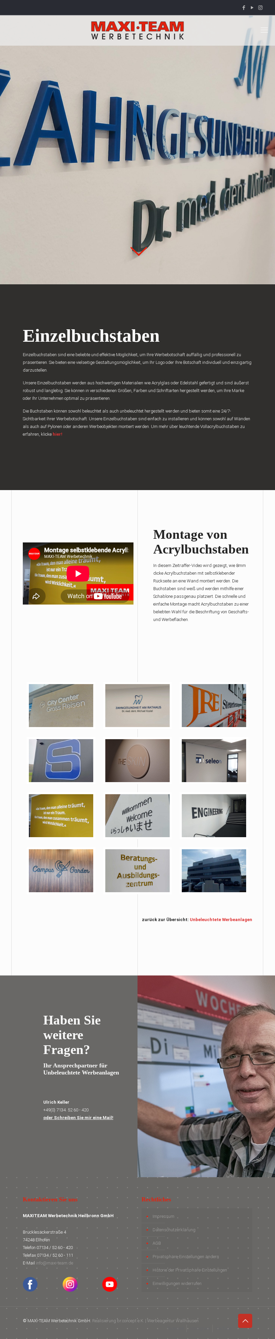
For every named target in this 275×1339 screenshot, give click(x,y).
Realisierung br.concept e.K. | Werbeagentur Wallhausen (145, 1320)
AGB (157, 1243)
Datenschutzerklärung (174, 1229)
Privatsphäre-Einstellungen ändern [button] (186, 1256)
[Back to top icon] (245, 1321)
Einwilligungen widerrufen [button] (177, 1283)
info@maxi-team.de (54, 1262)
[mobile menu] (264, 30)
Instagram (200, 1328)
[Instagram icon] (260, 8)
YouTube (223, 1328)
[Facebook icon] (243, 8)
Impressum (163, 1216)
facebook (175, 1328)
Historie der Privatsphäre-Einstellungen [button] (190, 1270)
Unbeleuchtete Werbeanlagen (221, 919)
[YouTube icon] (252, 8)
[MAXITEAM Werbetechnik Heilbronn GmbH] (137, 30)
